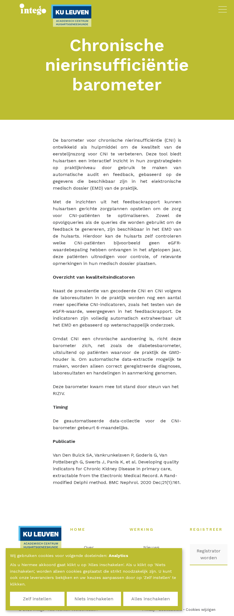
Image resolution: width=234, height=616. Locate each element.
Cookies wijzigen (200, 609)
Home (80, 529)
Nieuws (154, 547)
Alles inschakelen (150, 598)
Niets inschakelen (93, 598)
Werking (144, 529)
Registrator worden (209, 554)
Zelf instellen (37, 598)
